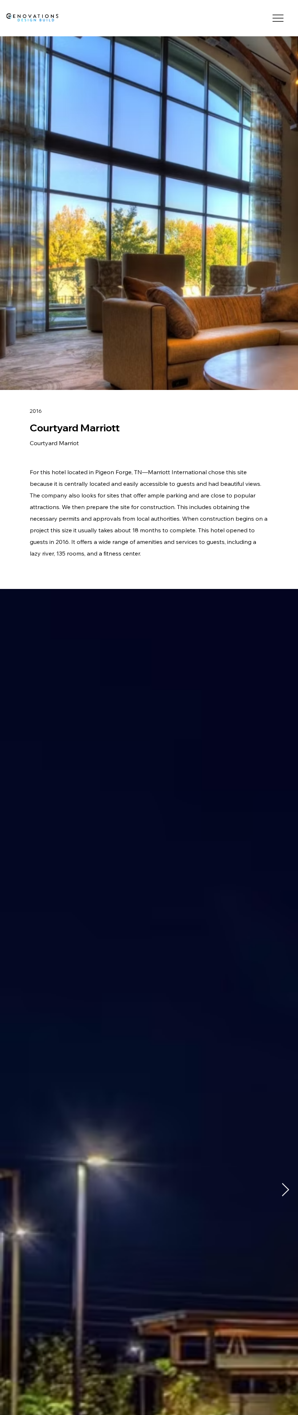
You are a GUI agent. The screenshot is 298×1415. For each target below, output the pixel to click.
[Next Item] (285, 1190)
